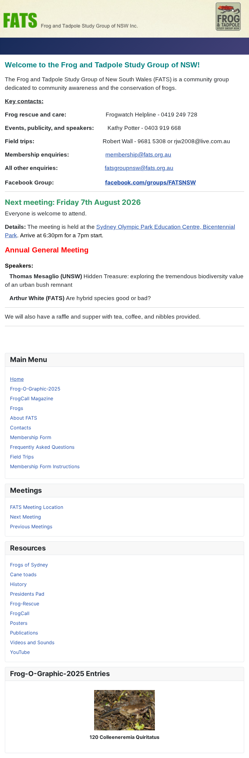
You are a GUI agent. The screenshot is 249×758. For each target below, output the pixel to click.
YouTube (20, 652)
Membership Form (30, 437)
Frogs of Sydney (29, 565)
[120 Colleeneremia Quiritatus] (124, 710)
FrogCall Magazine (31, 398)
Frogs (16, 408)
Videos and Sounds (32, 642)
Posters (18, 623)
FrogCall (19, 613)
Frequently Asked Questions (42, 447)
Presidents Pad (27, 594)
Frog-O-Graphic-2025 (35, 389)
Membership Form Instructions (45, 466)
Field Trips (22, 457)
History (18, 584)
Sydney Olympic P (120, 227)
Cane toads (23, 574)
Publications (24, 633)
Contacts (20, 428)
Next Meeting (25, 517)
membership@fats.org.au (138, 154)
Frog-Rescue (24, 604)
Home (17, 379)
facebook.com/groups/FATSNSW (150, 182)
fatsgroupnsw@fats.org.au (139, 168)
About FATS (23, 418)
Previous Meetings (31, 526)
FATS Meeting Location (36, 507)
